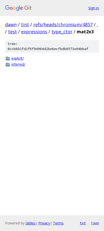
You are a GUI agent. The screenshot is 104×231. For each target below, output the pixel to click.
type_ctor (61, 32)
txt (83, 223)
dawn (11, 24)
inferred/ (18, 64)
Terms (58, 223)
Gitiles (30, 223)
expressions (34, 32)
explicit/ (17, 58)
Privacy (44, 223)
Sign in (93, 8)
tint (25, 24)
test (12, 32)
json (95, 223)
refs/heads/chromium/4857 (63, 24)
